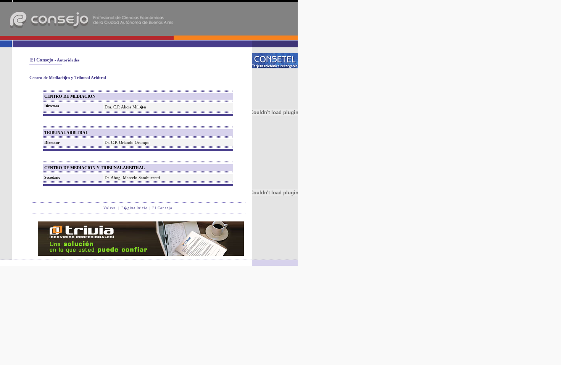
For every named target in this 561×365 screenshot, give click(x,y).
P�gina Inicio (134, 208)
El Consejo (162, 208)
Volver (109, 208)
